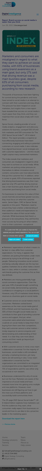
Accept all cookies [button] (32, 236)
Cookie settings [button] (28, 239)
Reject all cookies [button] (14, 239)
